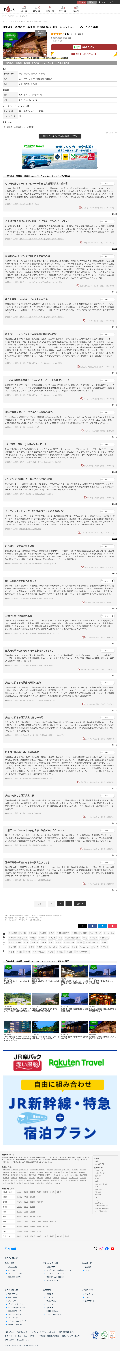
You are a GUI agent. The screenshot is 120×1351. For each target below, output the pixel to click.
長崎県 (32, 1236)
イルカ (23, 947)
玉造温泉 (6, 1180)
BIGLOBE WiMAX (14, 1277)
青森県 (84, 933)
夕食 (52, 952)
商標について (10, 1340)
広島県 (39, 1226)
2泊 (29, 952)
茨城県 (32, 1197)
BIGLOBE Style (52, 1311)
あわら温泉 (74, 1175)
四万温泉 (40, 1172)
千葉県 (26, 1202)
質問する (92, 2)
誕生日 (71, 952)
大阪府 (32, 1221)
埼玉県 (19, 1202)
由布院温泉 (40, 1183)
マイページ (104, 2)
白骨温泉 (74, 1172)
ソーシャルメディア (54, 1314)
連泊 (20, 952)
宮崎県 (52, 1236)
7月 (105, 942)
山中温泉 (65, 1175)
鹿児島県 (59, 1236)
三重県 (39, 1217)
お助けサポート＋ (53, 1267)
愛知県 (32, 1217)
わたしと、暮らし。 (102, 1184)
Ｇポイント (99, 1170)
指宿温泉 (57, 1183)
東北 (75, 933)
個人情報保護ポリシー (67, 1332)
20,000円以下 (64, 933)
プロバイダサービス (15, 1304)
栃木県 (19, 1197)
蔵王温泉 (83, 1170)
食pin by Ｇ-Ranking (102, 1208)
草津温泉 (14, 1172)
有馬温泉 (40, 1178)
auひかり (11, 1270)
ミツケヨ (98, 1200)
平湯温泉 (14, 1178)
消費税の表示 (22, 1332)
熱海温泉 (49, 1183)
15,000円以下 (40, 952)
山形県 (52, 1192)
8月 (44, 942)
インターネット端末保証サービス (59, 1270)
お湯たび (98, 1181)
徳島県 (19, 1231)
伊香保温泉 (23, 1172)
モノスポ (98, 1192)
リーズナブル (16, 942)
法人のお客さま (11, 1289)
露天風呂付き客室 (73, 938)
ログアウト (113, 2)
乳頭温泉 (50, 1170)
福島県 (58, 1192)
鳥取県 (19, 1226)
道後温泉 (64, 1178)
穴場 (75, 947)
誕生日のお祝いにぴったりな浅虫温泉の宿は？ (35, 880)
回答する (82, 2)
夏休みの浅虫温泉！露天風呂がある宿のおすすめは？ (37, 564)
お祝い (61, 952)
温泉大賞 (88, 1267)
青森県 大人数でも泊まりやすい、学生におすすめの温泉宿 (40, 462)
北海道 (19, 1192)
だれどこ (98, 1176)
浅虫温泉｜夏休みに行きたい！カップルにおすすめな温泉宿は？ (41, 363)
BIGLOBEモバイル (15, 1273)
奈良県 (45, 1221)
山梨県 (19, 1207)
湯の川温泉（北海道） (37, 1170)
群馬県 (26, 1197)
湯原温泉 (22, 1180)
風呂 (40, 947)
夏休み (43, 938)
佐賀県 (26, 1236)
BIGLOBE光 (12, 1267)
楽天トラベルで (60, 136)
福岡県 (19, 1236)
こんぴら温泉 (73, 1178)
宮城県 (39, 1192)
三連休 (105, 947)
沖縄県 (67, 1236)
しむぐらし (89, 1270)
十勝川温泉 (24, 1170)
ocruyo (97, 1178)
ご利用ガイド (99, 1164)
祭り (59, 942)
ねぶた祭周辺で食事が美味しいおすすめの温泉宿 (36, 598)
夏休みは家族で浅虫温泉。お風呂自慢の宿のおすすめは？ (39, 633)
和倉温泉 (57, 1175)
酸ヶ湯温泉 (55, 1180)
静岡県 (19, 1217)
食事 (32, 947)
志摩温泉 (18, 1183)
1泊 (27, 942)
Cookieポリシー (30, 1336)
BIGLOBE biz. (13, 1294)
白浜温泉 (48, 1178)
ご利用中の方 (87, 1289)
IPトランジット (13, 1318)
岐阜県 (26, 1217)
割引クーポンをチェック (86, 54)
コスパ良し (86, 947)
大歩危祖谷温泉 (29, 1183)
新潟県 (32, 1207)
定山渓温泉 (6, 1170)
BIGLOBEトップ (23, 1340)
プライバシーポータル (13, 1336)
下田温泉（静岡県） (45, 1175)
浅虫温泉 (14, 933)
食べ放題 (105, 938)
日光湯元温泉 (73, 1180)
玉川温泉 (64, 1180)
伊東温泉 (24, 1175)
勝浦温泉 (56, 1178)
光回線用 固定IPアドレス (17, 1307)
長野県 (26, 1207)
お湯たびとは (99, 1161)
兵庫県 (39, 1221)
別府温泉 (30, 1180)
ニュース (50, 1304)
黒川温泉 (38, 1180)
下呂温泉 (6, 1178)
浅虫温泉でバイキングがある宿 (30, 813)
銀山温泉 (6, 1172)
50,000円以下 (84, 952)
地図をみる (57, 41)
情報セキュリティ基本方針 (71, 1336)
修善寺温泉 (32, 1175)
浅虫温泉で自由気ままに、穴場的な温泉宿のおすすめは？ (39, 700)
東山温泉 (75, 1170)
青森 (34, 938)
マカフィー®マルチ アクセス (19, 1321)
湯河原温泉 (15, 1175)
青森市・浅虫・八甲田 (19, 938)
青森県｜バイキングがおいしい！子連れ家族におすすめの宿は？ (41, 239)
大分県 (45, 1236)
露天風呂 (34, 933)
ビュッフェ (110, 933)
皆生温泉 (14, 1180)
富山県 (19, 1212)
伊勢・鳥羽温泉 (8, 1183)
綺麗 (44, 933)
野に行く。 (99, 1195)
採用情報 (50, 1307)
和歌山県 (53, 1221)
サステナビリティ (53, 1301)
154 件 (80, 34)
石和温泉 (6, 1175)
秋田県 (35, 942)
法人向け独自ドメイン (16, 1324)
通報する (114, 214)
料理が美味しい (93, 942)
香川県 (26, 1231)
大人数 (53, 938)
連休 (12, 952)
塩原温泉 (57, 1172)
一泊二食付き (52, 947)
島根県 (26, 1226)
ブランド (50, 1297)
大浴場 (13, 947)
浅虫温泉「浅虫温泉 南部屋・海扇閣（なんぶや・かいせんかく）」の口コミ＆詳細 (50, 27)
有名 (52, 933)
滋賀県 (19, 1221)
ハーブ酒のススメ (101, 1211)
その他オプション (53, 1280)
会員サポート (90, 1301)
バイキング (96, 933)
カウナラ (98, 1197)
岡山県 (32, 1226)
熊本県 (39, 1236)
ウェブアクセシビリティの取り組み (43, 1332)
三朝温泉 (83, 1178)
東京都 (32, 1202)
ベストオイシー (100, 1189)
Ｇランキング (99, 1173)
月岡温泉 (82, 1172)
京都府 (26, 1221)
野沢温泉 (65, 1172)
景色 (80, 942)
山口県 (45, 1226)
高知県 (39, 1231)
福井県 (32, 1212)
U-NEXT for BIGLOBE (55, 1277)
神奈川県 (40, 1202)
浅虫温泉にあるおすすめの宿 (29, 204)
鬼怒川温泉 (48, 1172)
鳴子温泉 (58, 1170)
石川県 (26, 1212)
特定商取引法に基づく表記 (49, 1336)
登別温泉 (15, 1170)
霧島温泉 (46, 1180)
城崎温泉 (32, 1178)
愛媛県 (32, 1231)
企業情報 (47, 1289)
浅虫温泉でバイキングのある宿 (30, 529)
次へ (79, 904)
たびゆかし (99, 1203)
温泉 (24, 933)
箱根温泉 (83, 1180)
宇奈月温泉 (83, 1175)
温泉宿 (94, 938)
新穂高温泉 (23, 1178)
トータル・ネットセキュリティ (58, 1273)
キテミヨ (98, 1186)
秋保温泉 (67, 1170)
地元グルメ (70, 942)
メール (87, 1297)
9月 (97, 947)
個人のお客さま (11, 1258)
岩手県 (32, 1192)
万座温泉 (32, 1172)
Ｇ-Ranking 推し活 (101, 1205)
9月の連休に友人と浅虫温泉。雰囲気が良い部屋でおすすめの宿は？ (42, 735)
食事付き (65, 947)
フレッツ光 (12, 1301)
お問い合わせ (10, 1332)
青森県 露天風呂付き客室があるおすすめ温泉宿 (36, 494)
